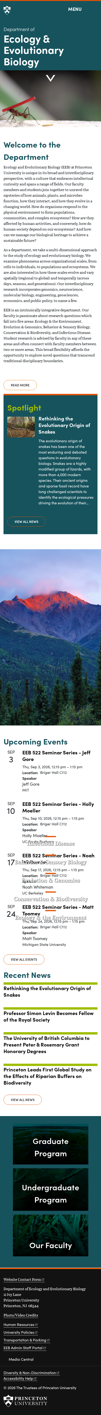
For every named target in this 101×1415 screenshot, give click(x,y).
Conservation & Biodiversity (51, 898)
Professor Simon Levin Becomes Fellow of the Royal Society (48, 1016)
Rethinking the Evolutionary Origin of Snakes (64, 425)
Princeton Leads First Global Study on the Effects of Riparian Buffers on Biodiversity (48, 1076)
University (19, 1332)
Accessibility (18, 1378)
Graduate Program (51, 1146)
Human (19, 1324)
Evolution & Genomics (50, 880)
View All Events (24, 959)
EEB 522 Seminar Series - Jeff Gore (56, 755)
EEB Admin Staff (23, 1347)
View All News (26, 521)
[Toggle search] (94, 9)
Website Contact (22, 1279)
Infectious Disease (50, 843)
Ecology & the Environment (50, 917)
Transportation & (25, 1339)
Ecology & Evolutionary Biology (34, 49)
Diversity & (30, 1372)
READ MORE (20, 385)
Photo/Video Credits (21, 1315)
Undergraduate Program (50, 1193)
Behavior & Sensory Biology (50, 862)
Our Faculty (50, 1244)
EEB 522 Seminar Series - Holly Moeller (58, 807)
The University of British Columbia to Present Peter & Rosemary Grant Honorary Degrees (46, 1044)
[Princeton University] (7, 10)
